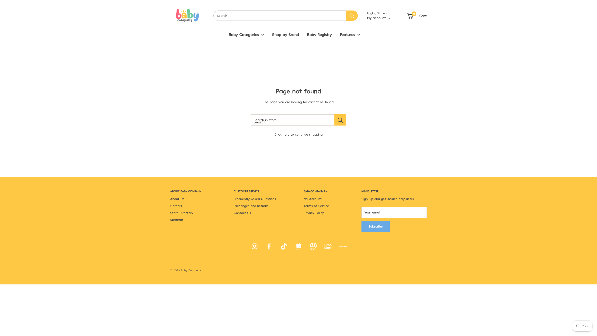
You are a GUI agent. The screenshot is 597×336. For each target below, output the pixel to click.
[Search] (352, 15)
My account (377, 18)
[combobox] (279, 15)
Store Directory (181, 213)
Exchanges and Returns (251, 206)
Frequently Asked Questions (255, 199)
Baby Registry (319, 34)
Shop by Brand (285, 34)
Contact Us (242, 213)
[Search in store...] (340, 120)
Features (347, 34)
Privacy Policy (314, 213)
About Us (177, 199)
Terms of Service (316, 206)
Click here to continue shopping (298, 134)
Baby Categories (244, 34)
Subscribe (375, 226)
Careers (176, 206)
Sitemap (176, 219)
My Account (313, 199)
